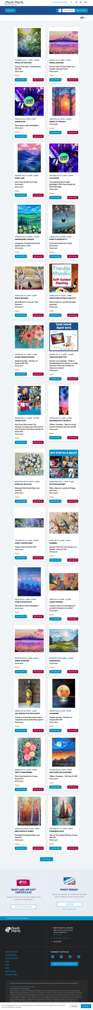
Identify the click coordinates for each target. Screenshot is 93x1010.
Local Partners (11, 975)
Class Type (10, 10)
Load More (46, 859)
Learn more (18, 1007)
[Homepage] (25, 929)
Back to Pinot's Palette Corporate (17, 918)
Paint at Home (10, 971)
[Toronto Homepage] (14, 2)
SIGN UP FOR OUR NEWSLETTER (64, 964)
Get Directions (57, 934)
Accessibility (31, 987)
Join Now (69, 904)
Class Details (20, 80)
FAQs (7, 961)
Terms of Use (14, 987)
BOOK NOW (38, 80)
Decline (74, 1006)
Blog (7, 968)
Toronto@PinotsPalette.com (62, 938)
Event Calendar (11, 952)
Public (68, 10)
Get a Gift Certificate (23, 907)
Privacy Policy (23, 987)
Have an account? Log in (69, 909)
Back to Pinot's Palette (60, 2)
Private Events (11, 955)
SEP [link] (82, 17)
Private (81, 10)
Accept (86, 1006)
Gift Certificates (11, 958)
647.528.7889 (57, 941)
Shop (7, 965)
